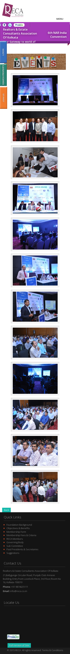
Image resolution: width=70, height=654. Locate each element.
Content (3, 98)
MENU (59, 18)
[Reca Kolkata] (13, 18)
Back (6, 510)
